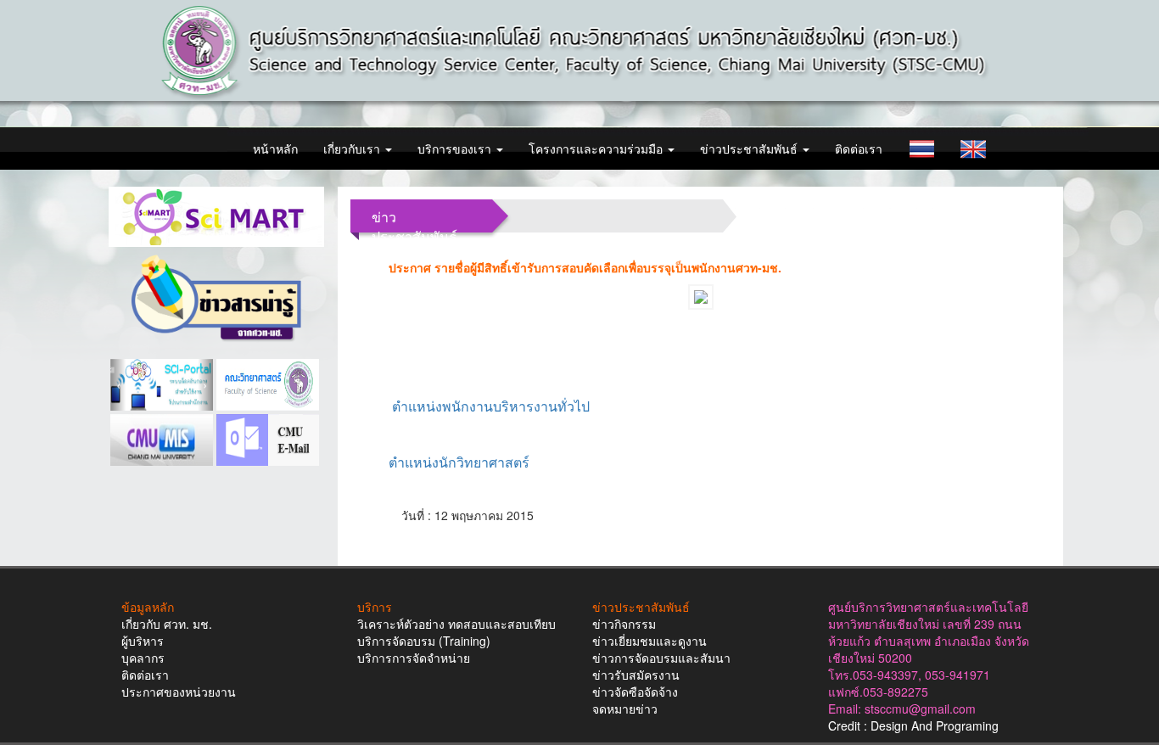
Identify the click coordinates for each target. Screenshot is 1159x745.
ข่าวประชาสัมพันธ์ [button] (750, 148)
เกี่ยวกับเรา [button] (353, 148)
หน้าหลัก (275, 148)
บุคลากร (143, 657)
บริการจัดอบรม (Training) (423, 640)
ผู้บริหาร (142, 640)
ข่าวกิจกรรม (624, 623)
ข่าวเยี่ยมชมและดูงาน (649, 640)
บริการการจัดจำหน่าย (413, 657)
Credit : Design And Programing (913, 725)
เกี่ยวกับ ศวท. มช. (166, 623)
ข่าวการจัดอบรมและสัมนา (661, 657)
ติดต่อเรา (858, 148)
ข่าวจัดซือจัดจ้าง (635, 691)
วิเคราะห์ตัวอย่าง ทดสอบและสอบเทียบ (456, 623)
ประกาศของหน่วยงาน (178, 691)
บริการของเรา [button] (456, 148)
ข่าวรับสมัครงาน (636, 674)
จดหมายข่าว (625, 708)
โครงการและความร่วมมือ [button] (597, 148)
